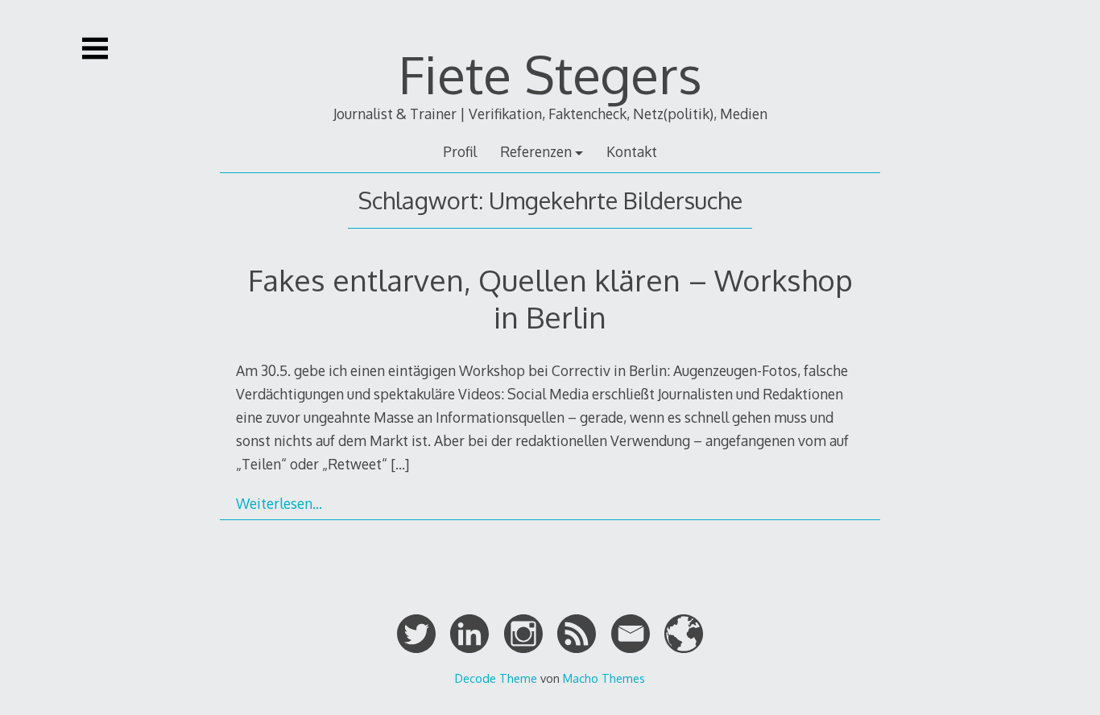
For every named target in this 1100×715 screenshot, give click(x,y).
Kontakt (631, 151)
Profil (460, 151)
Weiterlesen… (279, 503)
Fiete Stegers (550, 73)
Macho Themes (604, 678)
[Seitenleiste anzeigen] (95, 48)
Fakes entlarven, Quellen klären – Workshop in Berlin (550, 298)
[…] (400, 464)
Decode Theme (496, 678)
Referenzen (536, 151)
